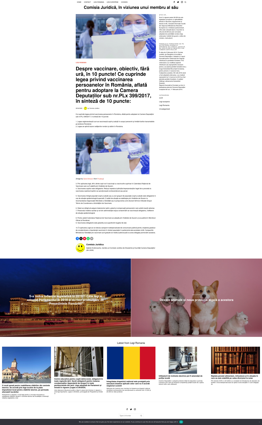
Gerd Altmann (88, 178)
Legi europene (164, 101)
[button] (141, 416)
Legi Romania (81, 63)
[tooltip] (174, 2)
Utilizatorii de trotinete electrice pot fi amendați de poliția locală (180, 377)
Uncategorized (164, 109)
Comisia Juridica (94, 108)
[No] (259, 422)
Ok (181, 422)
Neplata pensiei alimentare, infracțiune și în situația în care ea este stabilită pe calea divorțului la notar (234, 377)
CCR (161, 98)
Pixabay (100, 178)
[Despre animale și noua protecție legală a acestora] (196, 298)
